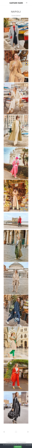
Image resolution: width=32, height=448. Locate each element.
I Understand (18, 446)
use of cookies (29, 444)
